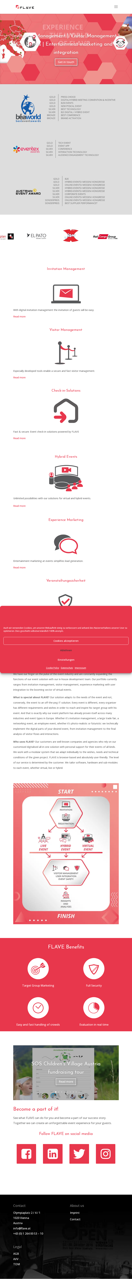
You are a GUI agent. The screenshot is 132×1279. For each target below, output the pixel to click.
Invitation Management (66, 269)
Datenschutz (67, 667)
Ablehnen (66, 650)
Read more (19, 316)
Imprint (75, 1213)
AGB (16, 1254)
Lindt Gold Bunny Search (66, 1068)
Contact (75, 1219)
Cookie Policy (52, 667)
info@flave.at (22, 1228)
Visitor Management (66, 330)
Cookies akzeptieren (66, 641)
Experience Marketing (65, 520)
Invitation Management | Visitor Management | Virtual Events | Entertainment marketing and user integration (66, 44)
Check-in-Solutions (66, 390)
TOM (16, 1264)
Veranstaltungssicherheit (66, 581)
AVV (15, 1259)
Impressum (80, 667)
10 (79, 1092)
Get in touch (66, 62)
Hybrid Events (66, 457)
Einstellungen (66, 660)
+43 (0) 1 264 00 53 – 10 (28, 1233)
